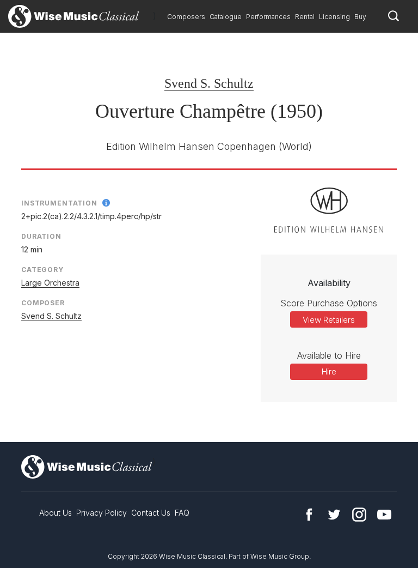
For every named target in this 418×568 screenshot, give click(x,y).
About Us (55, 512)
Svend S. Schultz (209, 83)
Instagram (359, 514)
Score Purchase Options (328, 303)
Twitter (334, 514)
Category (42, 269)
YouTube (384, 514)
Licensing (334, 17)
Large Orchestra (50, 282)
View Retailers (329, 320)
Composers (186, 17)
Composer (43, 303)
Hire (329, 371)
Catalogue (226, 17)
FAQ (182, 512)
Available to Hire (329, 355)
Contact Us (150, 512)
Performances (268, 17)
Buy (360, 17)
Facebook (309, 514)
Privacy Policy (101, 512)
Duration (41, 236)
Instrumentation (59, 203)
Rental (305, 17)
